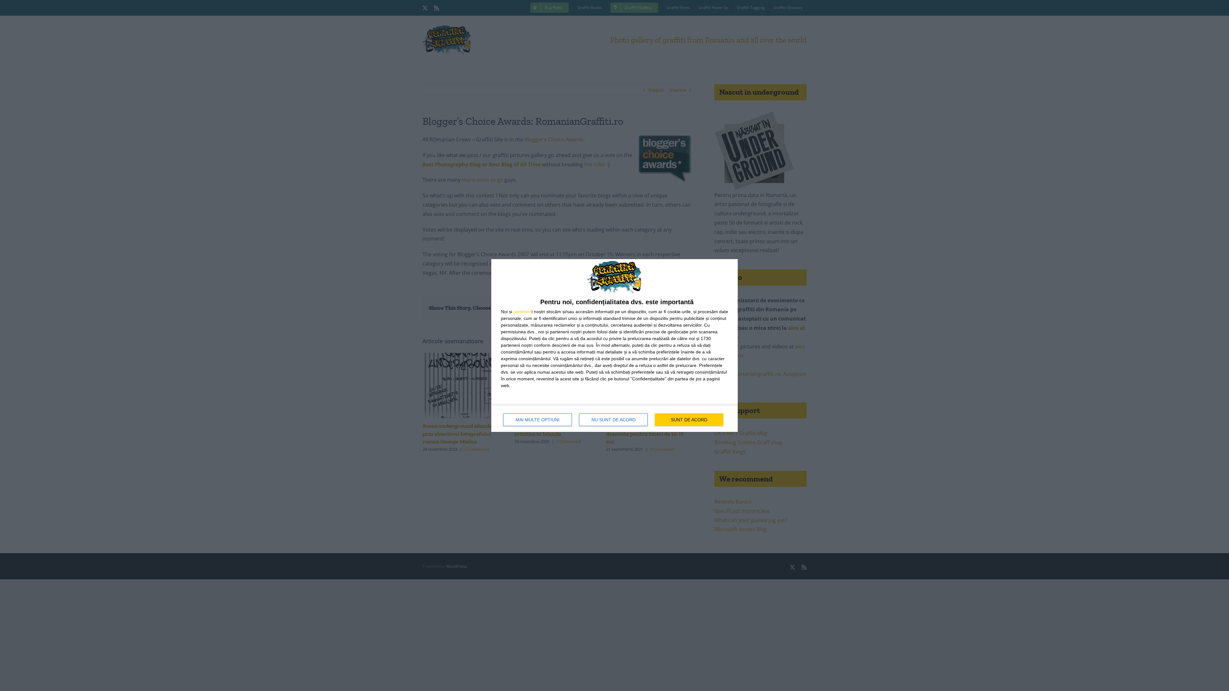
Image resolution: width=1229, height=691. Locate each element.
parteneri (522, 311)
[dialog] (614, 345)
